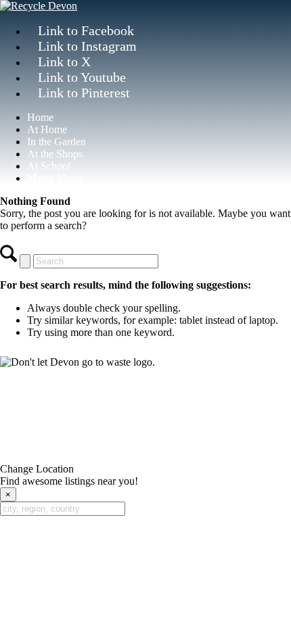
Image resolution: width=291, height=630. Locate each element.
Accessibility (117, 427)
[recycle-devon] (38, 5)
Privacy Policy (52, 427)
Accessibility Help (191, 427)
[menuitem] (159, 118)
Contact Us (145, 395)
